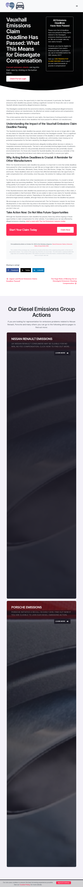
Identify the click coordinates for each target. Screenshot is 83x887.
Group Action (42, 246)
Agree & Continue (63, 882)
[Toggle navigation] (77, 6)
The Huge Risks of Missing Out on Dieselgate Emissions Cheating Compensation (64, 281)
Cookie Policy (25, 885)
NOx (47, 246)
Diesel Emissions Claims (59, 244)
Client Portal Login (18, 79)
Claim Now (65, 230)
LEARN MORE (60, 353)
